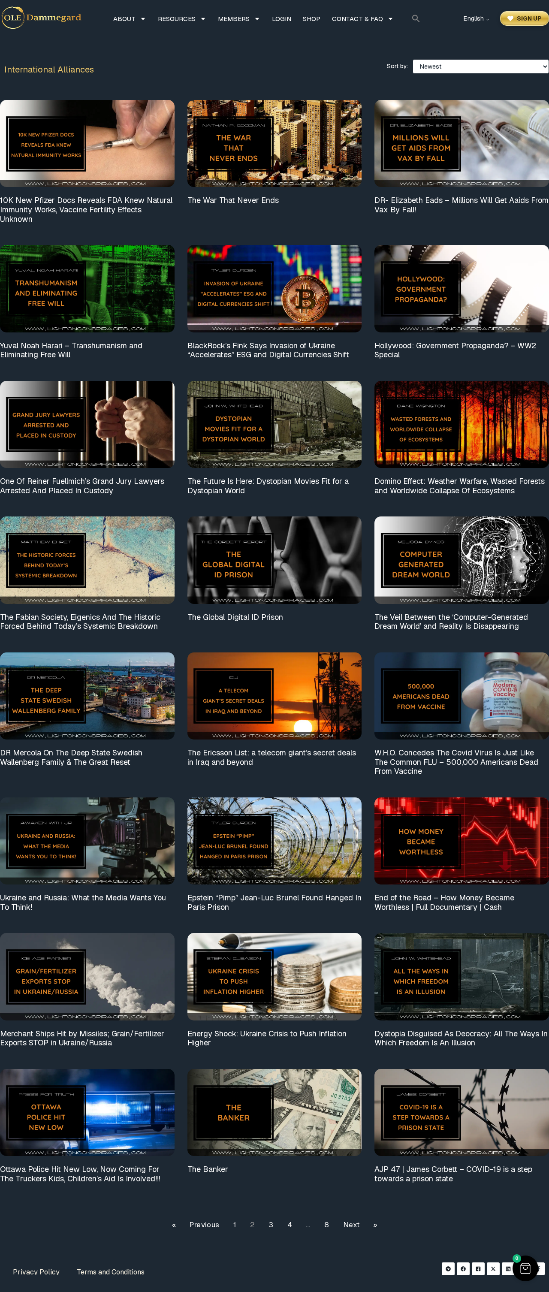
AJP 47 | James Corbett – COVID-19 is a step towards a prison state (453, 1173)
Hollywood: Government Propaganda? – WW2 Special (455, 350)
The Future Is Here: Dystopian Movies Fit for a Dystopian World (268, 485)
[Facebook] (463, 1268)
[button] (416, 18)
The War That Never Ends (233, 200)
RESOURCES (177, 19)
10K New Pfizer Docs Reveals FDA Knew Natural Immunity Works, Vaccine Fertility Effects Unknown (86, 209)
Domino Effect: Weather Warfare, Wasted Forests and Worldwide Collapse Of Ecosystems (459, 485)
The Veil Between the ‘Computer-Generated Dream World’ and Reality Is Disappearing (451, 621)
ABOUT (124, 19)
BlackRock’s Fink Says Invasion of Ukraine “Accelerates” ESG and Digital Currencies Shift (268, 350)
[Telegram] (448, 1268)
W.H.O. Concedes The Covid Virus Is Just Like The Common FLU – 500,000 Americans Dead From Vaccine (456, 762)
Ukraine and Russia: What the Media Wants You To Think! (83, 902)
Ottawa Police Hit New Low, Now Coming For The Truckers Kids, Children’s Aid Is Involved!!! (80, 1173)
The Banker (207, 1169)
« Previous (196, 1224)
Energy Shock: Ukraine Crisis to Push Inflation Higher (267, 1038)
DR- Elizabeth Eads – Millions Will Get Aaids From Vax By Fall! (461, 204)
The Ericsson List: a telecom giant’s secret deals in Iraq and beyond (271, 757)
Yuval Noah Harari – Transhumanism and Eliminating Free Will (71, 350)
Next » (360, 1224)
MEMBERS (234, 19)
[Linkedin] (508, 1268)
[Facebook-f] (538, 1268)
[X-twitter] (493, 1268)
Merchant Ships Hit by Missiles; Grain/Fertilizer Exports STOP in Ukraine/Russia (82, 1038)
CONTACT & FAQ (357, 19)
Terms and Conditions (111, 1272)
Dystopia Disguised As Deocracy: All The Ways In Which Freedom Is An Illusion (461, 1038)
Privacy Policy (36, 1272)
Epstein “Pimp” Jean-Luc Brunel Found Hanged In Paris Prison (274, 902)
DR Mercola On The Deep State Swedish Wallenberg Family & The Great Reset (71, 757)
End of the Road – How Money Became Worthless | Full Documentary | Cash (444, 902)
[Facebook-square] (478, 1268)
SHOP (311, 19)
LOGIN (281, 19)
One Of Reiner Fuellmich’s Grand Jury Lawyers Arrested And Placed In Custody (82, 485)
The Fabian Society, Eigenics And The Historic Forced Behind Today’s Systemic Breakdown (80, 621)
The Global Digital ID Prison (235, 617)
